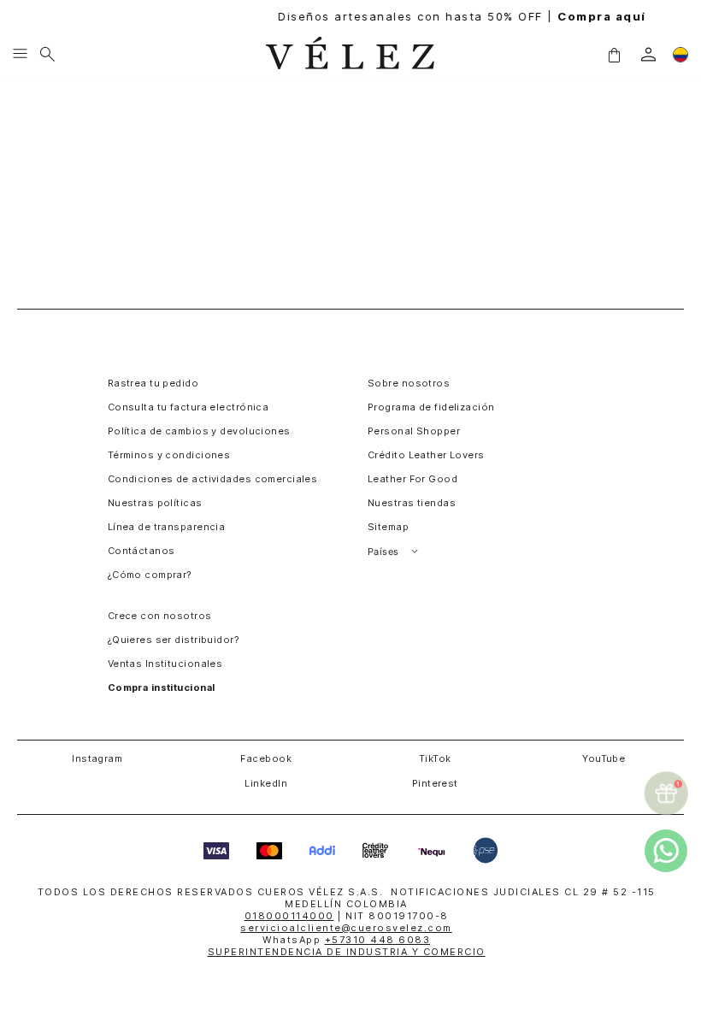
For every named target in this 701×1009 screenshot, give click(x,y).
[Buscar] (47, 54)
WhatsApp (346, 940)
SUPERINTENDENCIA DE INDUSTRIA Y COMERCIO (347, 952)
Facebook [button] (266, 758)
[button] (614, 54)
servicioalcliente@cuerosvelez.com (346, 928)
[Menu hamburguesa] (20, 54)
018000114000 (289, 916)
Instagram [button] (97, 758)
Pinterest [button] (435, 783)
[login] (648, 54)
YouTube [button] (603, 758)
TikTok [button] (435, 758)
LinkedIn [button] (265, 783)
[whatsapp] (666, 850)
